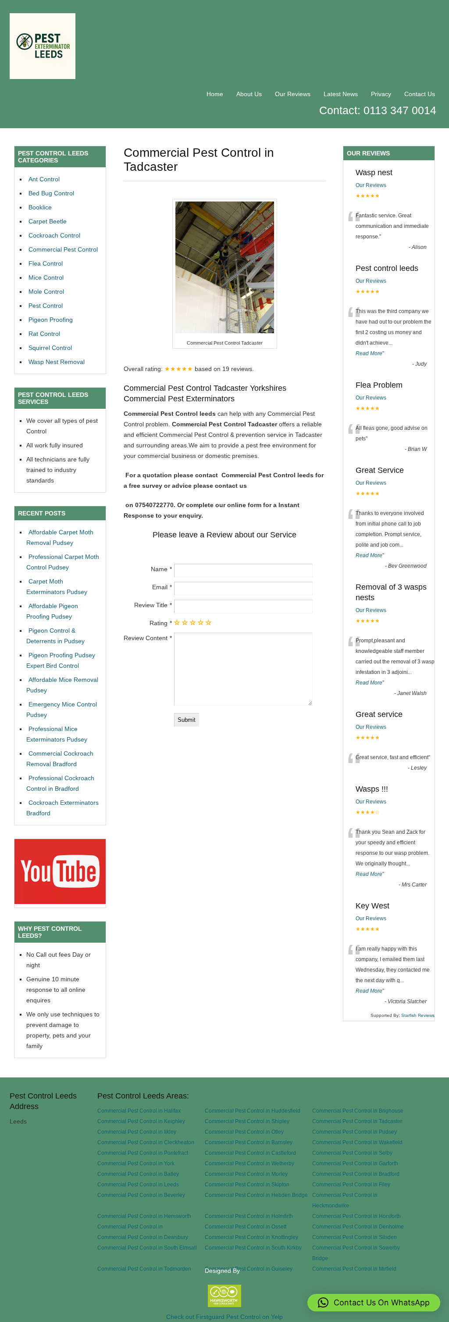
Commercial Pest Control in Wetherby (249, 1163)
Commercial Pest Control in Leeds (138, 1184)
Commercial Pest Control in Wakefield (357, 1142)
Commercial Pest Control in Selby (352, 1153)
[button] (373, 1302)
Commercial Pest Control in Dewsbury (142, 1237)
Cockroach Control (54, 235)
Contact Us (419, 93)
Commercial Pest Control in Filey (351, 1184)
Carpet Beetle (48, 221)
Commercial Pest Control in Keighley (141, 1121)
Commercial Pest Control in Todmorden (144, 1269)
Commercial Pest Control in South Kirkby (253, 1247)
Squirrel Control (50, 347)
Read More (369, 353)
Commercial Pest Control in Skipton (247, 1184)
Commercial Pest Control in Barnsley (248, 1142)
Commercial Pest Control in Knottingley (251, 1237)
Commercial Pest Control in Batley (138, 1174)
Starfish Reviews (418, 1015)
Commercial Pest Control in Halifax (139, 1110)
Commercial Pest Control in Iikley (136, 1132)
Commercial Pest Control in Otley (244, 1132)
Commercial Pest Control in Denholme (358, 1226)
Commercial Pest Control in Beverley (141, 1195)
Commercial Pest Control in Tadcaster (357, 1121)
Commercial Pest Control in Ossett (245, 1226)
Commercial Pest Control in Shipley (247, 1121)
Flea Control (46, 263)
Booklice (40, 207)
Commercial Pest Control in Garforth (355, 1163)
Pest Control (46, 305)
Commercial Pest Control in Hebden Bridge (256, 1195)
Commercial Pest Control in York (136, 1163)
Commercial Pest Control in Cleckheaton (145, 1142)
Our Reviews (292, 93)
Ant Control (44, 179)
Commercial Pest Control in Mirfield (354, 1269)
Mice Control (46, 277)
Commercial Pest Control (63, 249)
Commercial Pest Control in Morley (246, 1174)
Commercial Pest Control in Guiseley (248, 1269)
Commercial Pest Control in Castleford (250, 1153)
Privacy (381, 93)
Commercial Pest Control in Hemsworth (144, 1216)
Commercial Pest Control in (130, 1226)
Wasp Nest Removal (57, 361)
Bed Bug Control (51, 193)
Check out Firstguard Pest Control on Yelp (224, 1316)
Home (215, 93)
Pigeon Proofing (51, 319)
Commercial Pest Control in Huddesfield (252, 1110)
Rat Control (44, 333)
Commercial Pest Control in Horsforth (356, 1216)
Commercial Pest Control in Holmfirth (249, 1216)
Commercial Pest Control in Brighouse (357, 1110)
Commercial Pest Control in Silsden (354, 1237)
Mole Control (46, 291)
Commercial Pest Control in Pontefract (142, 1153)
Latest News (341, 93)
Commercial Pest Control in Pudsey (354, 1132)
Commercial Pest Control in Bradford (355, 1174)
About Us (249, 93)
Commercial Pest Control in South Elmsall (147, 1247)
